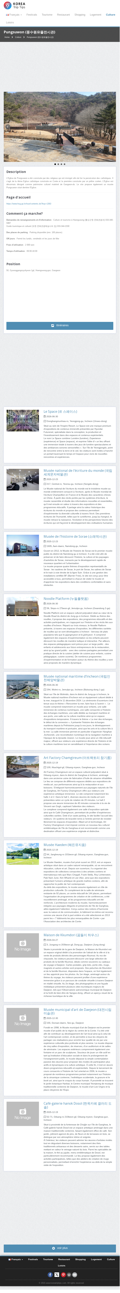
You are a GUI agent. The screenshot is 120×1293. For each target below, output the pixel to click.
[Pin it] (63, 1275)
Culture (110, 14)
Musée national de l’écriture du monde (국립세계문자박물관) (78, 472)
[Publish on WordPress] (69, 1275)
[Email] (74, 1275)
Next (111, 126)
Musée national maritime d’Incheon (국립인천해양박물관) (77, 678)
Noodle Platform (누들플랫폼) (66, 598)
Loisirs (10, 22)
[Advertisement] (60, 67)
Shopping (79, 14)
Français (14, 14)
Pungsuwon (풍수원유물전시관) (40, 37)
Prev (7, 126)
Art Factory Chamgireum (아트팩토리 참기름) (77, 757)
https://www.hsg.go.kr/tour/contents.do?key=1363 (28, 204)
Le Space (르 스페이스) (60, 411)
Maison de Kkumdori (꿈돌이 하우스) (71, 935)
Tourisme (47, 14)
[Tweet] (56, 1275)
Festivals (31, 14)
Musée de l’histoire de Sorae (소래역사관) (75, 536)
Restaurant (63, 14)
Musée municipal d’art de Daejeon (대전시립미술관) (77, 1011)
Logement (95, 14)
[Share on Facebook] (50, 1275)
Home (7, 37)
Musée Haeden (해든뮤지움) (65, 845)
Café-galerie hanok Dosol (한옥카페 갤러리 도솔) (78, 1105)
